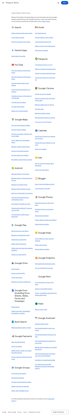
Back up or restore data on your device (22, 193)
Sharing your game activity (18, 254)
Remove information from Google (20, 42)
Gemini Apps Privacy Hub (18, 56)
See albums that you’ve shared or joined (44, 210)
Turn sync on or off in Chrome (43, 122)
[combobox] (60, 412)
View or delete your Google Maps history (20, 141)
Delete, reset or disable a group (20, 390)
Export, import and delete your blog (44, 184)
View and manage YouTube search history (21, 78)
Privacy (20, 412)
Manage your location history (19, 184)
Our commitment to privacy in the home (44, 283)
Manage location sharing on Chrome (45, 117)
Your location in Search (17, 37)
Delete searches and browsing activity (21, 33)
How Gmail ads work (40, 33)
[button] (3, 3)
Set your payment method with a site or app (21, 358)
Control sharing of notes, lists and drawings (44, 239)
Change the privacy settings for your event (45, 144)
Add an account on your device (19, 231)
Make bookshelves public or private (21, 327)
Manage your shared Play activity (20, 235)
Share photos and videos (42, 215)
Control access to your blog (42, 188)
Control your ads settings (42, 170)
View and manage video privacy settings (20, 84)
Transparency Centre (34, 412)
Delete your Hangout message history (45, 69)
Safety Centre (46, 21)
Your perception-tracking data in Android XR (20, 215)
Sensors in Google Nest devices (43, 289)
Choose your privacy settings (43, 94)
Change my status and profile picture (45, 73)
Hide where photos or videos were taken (44, 204)
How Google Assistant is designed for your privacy (45, 342)
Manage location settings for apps (20, 189)
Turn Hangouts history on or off (43, 65)
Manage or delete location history (20, 146)
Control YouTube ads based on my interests (20, 90)
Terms (25, 412)
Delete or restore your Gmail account (45, 46)
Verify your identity (16, 346)
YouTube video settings (17, 106)
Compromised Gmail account (43, 42)
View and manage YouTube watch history (20, 71)
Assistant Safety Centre (41, 324)
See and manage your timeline (19, 155)
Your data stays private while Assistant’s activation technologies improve (44, 366)
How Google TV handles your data (20, 204)
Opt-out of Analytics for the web (44, 268)
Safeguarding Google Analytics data (45, 264)
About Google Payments (18, 342)
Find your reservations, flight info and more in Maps (21, 135)
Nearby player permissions (18, 244)
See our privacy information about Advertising (44, 164)
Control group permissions (18, 373)
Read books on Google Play (18, 239)
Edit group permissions (17, 378)
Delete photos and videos (42, 224)
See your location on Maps (18, 129)
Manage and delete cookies (42, 113)
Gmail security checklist (41, 50)
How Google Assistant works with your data (45, 335)
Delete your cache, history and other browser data (45, 99)
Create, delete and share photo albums (46, 220)
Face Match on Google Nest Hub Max (45, 360)
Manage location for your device (20, 174)
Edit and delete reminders (42, 249)
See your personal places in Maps (20, 125)
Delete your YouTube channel (19, 111)
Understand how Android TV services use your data (21, 209)
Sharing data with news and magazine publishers (22, 249)
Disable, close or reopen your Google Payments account (21, 351)
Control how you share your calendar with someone (45, 137)
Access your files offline (18, 273)
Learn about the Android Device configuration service (20, 198)
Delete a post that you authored (20, 386)
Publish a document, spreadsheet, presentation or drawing (20, 312)
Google (4, 412)
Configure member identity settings (21, 382)
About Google (12, 412)
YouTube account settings (18, 102)
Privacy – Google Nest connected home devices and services (46, 294)
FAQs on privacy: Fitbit (41, 309)
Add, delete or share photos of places (21, 159)
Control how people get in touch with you (45, 78)
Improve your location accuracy (20, 151)
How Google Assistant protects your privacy (45, 329)
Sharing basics (15, 269)
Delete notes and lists (41, 245)
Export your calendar (40, 149)
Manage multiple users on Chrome (44, 105)
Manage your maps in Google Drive (21, 282)
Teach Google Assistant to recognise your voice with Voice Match (45, 355)
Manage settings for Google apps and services (21, 179)
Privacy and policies (16, 277)
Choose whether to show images (44, 37)
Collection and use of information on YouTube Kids (21, 97)
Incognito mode (39, 109)
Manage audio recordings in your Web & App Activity (46, 348)
